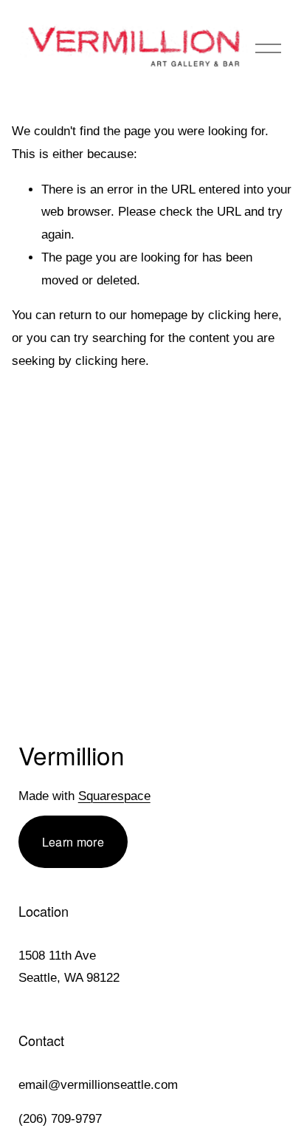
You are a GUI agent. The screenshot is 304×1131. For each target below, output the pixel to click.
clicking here (243, 315)
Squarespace (114, 796)
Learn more (73, 841)
